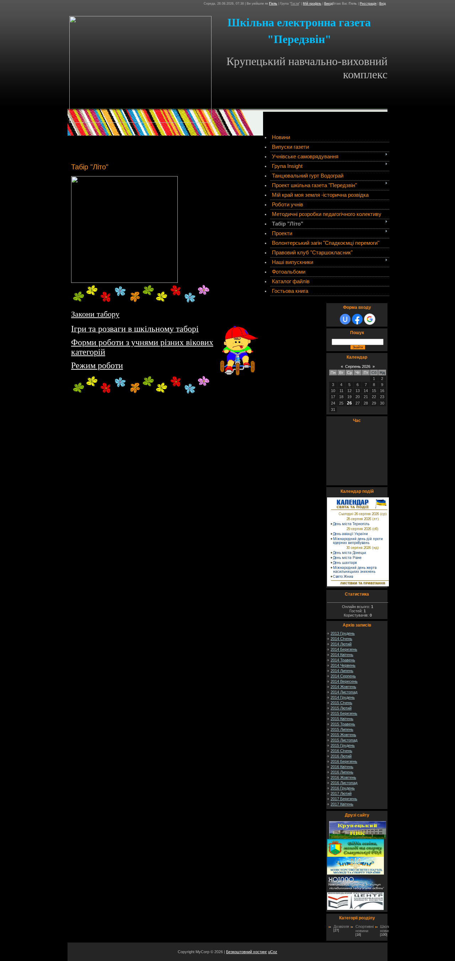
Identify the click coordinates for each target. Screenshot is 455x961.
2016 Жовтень (343, 777)
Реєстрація (368, 3)
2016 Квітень (342, 767)
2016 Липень (342, 772)
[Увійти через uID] (345, 319)
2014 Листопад (344, 692)
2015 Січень (341, 703)
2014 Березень (344, 649)
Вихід (328, 3)
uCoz (272, 952)
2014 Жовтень (343, 687)
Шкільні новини (386, 928)
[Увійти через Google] (369, 319)
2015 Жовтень (343, 735)
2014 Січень (341, 639)
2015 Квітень (342, 719)
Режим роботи (97, 365)
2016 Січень (341, 751)
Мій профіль (312, 3)
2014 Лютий (341, 644)
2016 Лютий (341, 756)
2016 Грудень (343, 788)
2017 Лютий (341, 793)
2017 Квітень (342, 804)
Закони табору (95, 314)
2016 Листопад (344, 783)
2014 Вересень (344, 681)
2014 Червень (343, 665)
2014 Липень (342, 671)
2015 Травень (343, 724)
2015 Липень (342, 729)
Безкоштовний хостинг (246, 952)
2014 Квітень (342, 655)
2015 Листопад (344, 740)
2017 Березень (344, 799)
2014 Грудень (343, 697)
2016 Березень (344, 761)
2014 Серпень (343, 676)
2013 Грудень (343, 633)
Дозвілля (341, 926)
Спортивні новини (364, 928)
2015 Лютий (341, 708)
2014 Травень (343, 660)
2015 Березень (344, 713)
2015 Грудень (343, 745)
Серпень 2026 (357, 366)
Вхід (382, 3)
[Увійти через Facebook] (357, 319)
